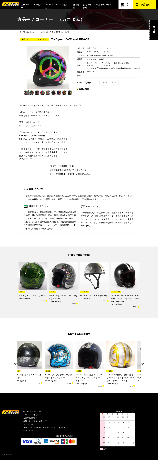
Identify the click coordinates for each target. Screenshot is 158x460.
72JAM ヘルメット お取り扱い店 (56, 6)
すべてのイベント (30, 431)
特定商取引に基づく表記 (32, 411)
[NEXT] (132, 411)
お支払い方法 (28, 424)
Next (142, 364)
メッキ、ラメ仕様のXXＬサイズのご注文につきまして (44, 427)
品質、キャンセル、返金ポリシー (36, 421)
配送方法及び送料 (30, 418)
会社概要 (76, 6)
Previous (15, 364)
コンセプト (37, 6)
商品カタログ (154, 29)
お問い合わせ (87, 6)
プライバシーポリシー (32, 415)
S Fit (114, 83)
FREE (104, 83)
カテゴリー (25, 6)
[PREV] (102, 411)
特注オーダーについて (104, 6)
